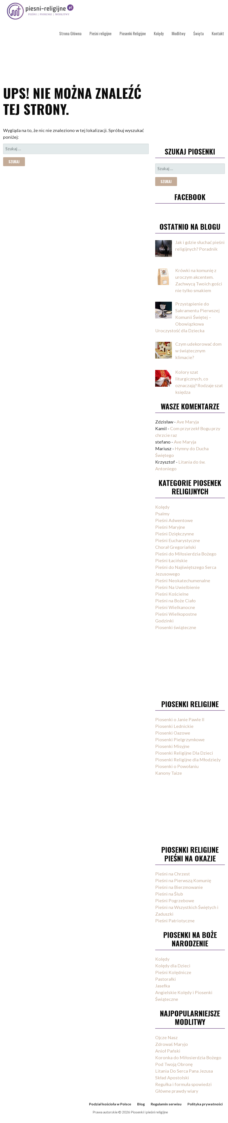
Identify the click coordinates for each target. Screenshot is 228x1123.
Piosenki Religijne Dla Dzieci (184, 753)
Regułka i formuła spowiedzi (183, 1084)
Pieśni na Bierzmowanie (179, 887)
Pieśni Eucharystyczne (177, 540)
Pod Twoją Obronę (174, 1064)
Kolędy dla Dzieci (172, 965)
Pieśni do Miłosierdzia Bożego (185, 553)
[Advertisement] (190, 112)
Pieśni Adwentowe (174, 520)
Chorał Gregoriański (175, 547)
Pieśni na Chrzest (172, 873)
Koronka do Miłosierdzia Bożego (188, 1057)
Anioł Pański (167, 1050)
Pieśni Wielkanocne (175, 607)
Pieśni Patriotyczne (175, 920)
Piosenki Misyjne (172, 746)
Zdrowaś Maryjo (171, 1044)
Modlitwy (178, 33)
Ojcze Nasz (166, 1037)
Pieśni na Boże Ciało (175, 600)
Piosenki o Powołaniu (177, 766)
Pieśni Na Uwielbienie (177, 587)
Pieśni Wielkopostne (176, 614)
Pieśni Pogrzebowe (174, 900)
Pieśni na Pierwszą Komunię (183, 880)
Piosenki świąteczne (175, 627)
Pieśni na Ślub (169, 893)
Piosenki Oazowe (172, 732)
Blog (141, 1104)
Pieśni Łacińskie (171, 560)
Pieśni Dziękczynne (174, 533)
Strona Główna (70, 33)
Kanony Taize (168, 773)
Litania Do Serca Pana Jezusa (184, 1070)
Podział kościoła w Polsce (110, 1104)
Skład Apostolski (172, 1077)
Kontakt (218, 33)
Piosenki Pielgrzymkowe (180, 739)
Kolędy (159, 33)
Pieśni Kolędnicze (173, 972)
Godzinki (164, 620)
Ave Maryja (188, 421)
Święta (198, 33)
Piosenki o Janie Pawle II (179, 719)
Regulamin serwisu (166, 1104)
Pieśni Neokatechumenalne (182, 580)
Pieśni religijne (101, 33)
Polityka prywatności (205, 1104)
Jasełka (162, 985)
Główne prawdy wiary (176, 1091)
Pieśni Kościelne (172, 594)
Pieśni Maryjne (170, 527)
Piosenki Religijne (133, 33)
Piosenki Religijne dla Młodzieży (188, 759)
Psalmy (162, 513)
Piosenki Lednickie (174, 726)
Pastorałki (165, 979)
